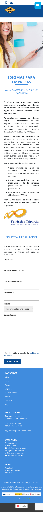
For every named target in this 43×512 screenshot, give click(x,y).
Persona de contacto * (14, 270)
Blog (6, 404)
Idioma (7, 304)
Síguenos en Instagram (15, 453)
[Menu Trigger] (38, 5)
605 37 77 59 (12, 445)
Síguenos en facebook (15, 450)
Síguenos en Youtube (15, 455)
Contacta (8, 401)
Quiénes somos (11, 393)
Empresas (8, 389)
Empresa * (8, 259)
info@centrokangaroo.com (17, 448)
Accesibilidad (9, 473)
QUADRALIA (27, 499)
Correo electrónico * (13, 281)
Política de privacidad (13, 470)
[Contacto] (11, 3)
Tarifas (7, 397)
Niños (7, 381)
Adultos (8, 385)
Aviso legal (9, 468)
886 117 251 (12, 443)
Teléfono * (9, 292)
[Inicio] (10, 9)
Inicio (7, 377)
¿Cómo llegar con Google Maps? (19, 431)
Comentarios (10, 315)
